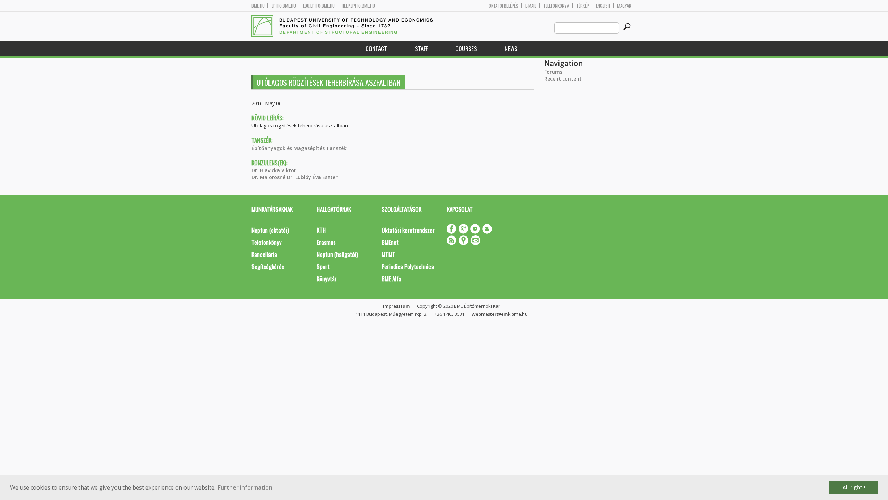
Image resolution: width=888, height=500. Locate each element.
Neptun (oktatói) (270, 230)
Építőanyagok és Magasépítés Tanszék (299, 148)
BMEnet (390, 242)
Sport (323, 266)
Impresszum (396, 306)
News (511, 48)
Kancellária (264, 254)
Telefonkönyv (556, 5)
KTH (321, 230)
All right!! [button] (854, 487)
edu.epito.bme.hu (319, 5)
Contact (376, 48)
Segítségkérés (267, 266)
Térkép (582, 5)
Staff (421, 48)
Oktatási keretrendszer (408, 230)
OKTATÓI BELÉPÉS (503, 5)
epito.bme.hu (284, 5)
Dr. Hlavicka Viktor (273, 170)
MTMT (388, 254)
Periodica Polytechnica (408, 266)
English (603, 5)
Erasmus (326, 242)
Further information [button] (245, 487)
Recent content (563, 78)
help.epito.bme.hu (358, 5)
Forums (553, 71)
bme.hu (258, 5)
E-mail (530, 5)
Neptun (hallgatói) (337, 254)
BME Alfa (391, 278)
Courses (466, 48)
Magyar (624, 5)
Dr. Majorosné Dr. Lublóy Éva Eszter (294, 177)
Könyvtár (327, 278)
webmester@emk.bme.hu (500, 314)
